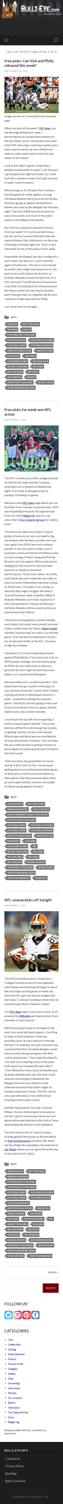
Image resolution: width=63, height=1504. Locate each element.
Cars (10, 1339)
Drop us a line (12, 1430)
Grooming (14, 1383)
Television (14, 1407)
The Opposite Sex (18, 1412)
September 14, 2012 (16, 71)
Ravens (31, 377)
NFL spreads (14, 377)
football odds (16, 345)
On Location (15, 1397)
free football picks (19, 350)
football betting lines (21, 334)
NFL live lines (15, 371)
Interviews (14, 1388)
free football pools (19, 1140)
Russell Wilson (36, 862)
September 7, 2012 (15, 419)
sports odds (45, 382)
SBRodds (24, 1016)
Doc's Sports (41, 809)
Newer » (53, 1272)
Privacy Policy (14, 1466)
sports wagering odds (21, 387)
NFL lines (44, 128)
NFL (35, 846)
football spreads (41, 345)
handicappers (16, 1213)
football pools (40, 1197)
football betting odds (21, 1187)
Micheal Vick (40, 361)
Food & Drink (15, 1363)
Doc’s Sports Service (32, 519)
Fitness (12, 1359)
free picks (13, 356)
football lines (16, 340)
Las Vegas (10, 1149)
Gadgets (13, 1368)
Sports (14, 317)
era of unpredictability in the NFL (28, 814)
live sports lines (17, 361)
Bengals (12, 324)
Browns (12, 329)
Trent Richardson (19, 878)
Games (12, 1373)
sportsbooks (16, 1256)
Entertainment (16, 1354)
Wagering (13, 1422)
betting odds (31, 324)
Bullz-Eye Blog (32, 1497)
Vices (11, 1417)
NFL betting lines (17, 366)
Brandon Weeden (18, 809)
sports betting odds (20, 382)
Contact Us (12, 1458)
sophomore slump (41, 1240)
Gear (11, 1378)
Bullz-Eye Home (15, 1481)
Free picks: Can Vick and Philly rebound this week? (29, 63)
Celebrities (14, 1344)
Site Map (11, 1473)
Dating (12, 1349)
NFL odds (33, 371)
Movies (12, 1393)
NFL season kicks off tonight (28, 900)
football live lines (42, 340)
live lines (30, 356)
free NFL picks (44, 350)
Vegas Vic (29, 515)
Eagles (27, 329)
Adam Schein (49, 628)
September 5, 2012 (15, 905)
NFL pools (13, 1234)
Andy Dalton (15, 1171)
